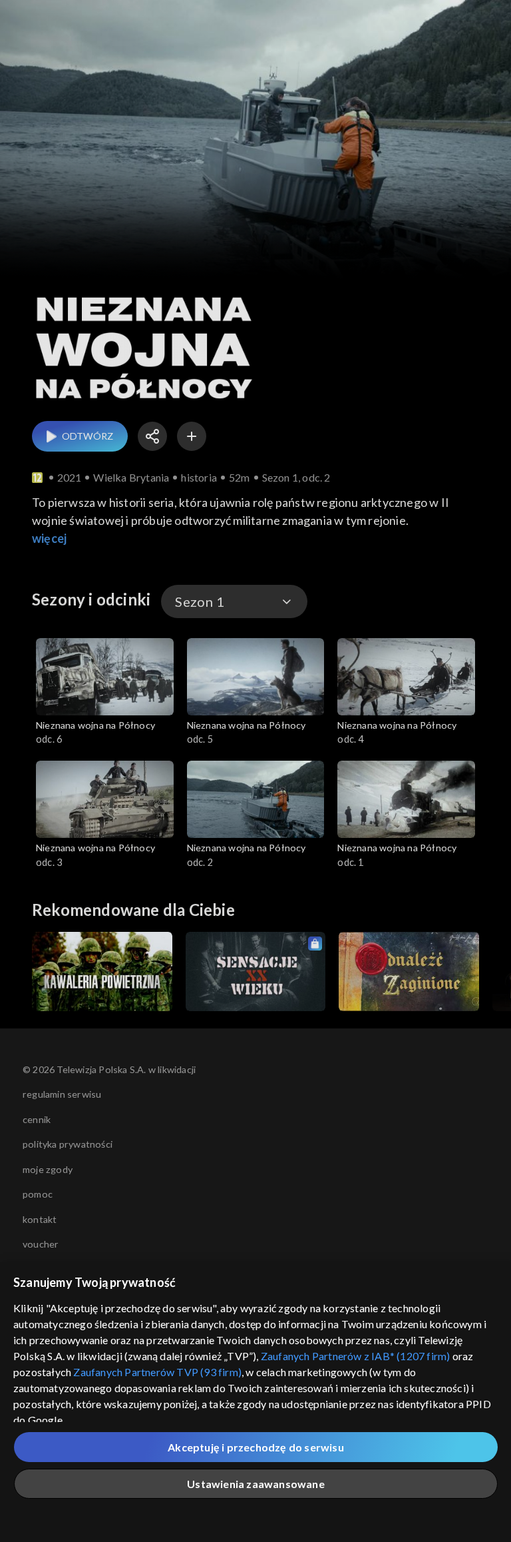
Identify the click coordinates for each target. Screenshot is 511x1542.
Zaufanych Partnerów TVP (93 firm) (157, 1371)
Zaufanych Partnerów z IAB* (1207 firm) (355, 1355)
